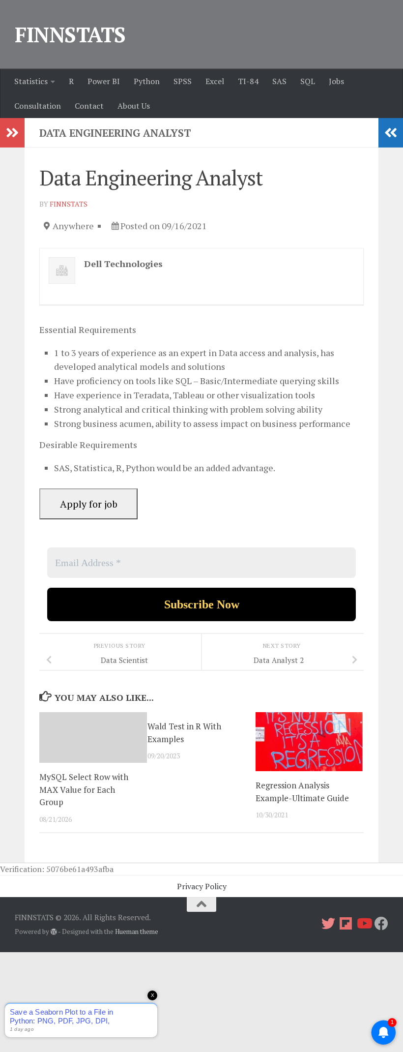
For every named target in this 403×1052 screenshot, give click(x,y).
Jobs (336, 81)
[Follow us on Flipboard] (346, 924)
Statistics (31, 81)
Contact (89, 105)
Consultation (37, 105)
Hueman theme (136, 931)
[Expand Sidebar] (12, 133)
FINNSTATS (70, 34)
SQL (307, 81)
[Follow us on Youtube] (364, 924)
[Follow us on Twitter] (328, 924)
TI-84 (248, 81)
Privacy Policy (202, 886)
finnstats (68, 204)
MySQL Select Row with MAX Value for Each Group (83, 789)
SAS (279, 81)
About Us (133, 105)
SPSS (182, 81)
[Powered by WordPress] (54, 932)
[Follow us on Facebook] (381, 924)
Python (147, 81)
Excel (214, 81)
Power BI (103, 81)
